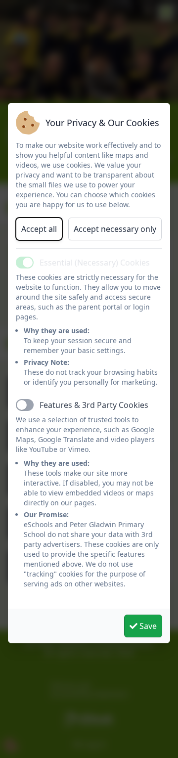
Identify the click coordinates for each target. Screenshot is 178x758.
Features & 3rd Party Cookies (94, 405)
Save (147, 626)
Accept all (39, 228)
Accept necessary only (115, 228)
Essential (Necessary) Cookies (95, 262)
